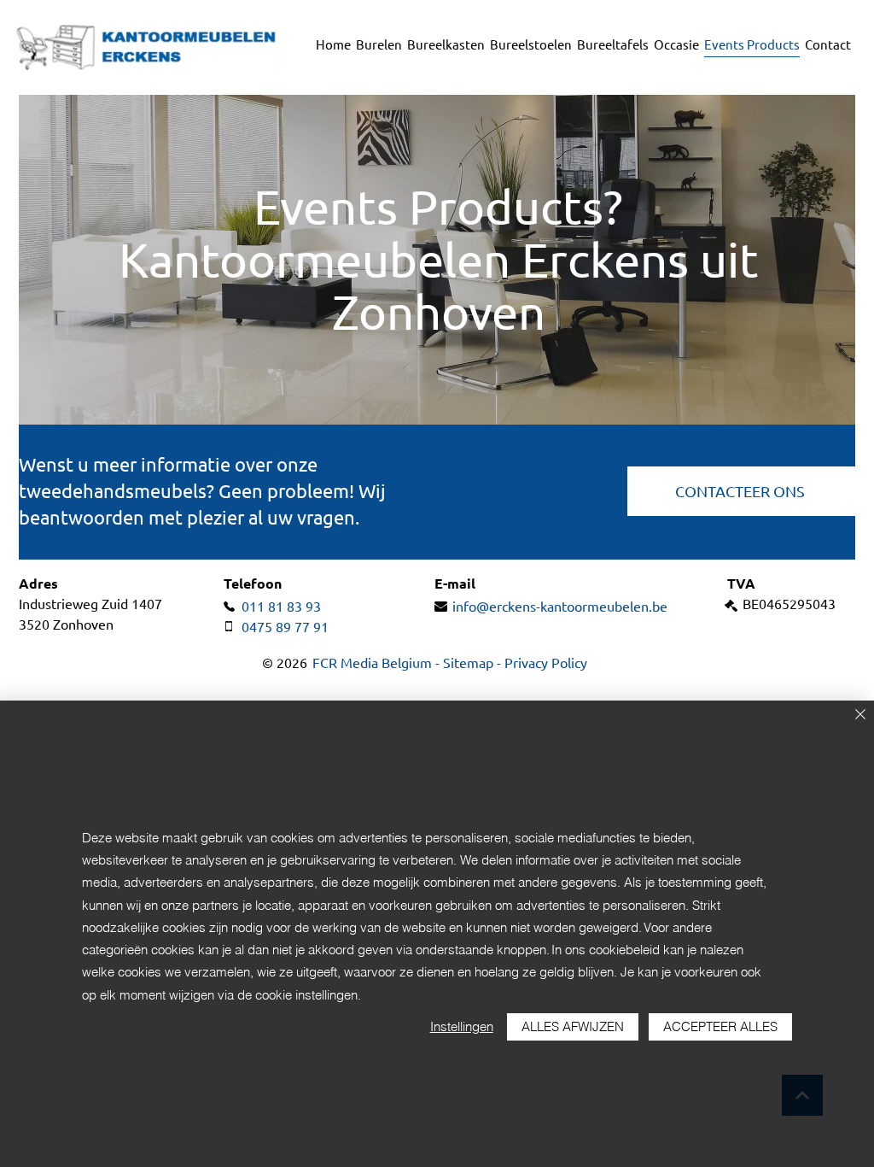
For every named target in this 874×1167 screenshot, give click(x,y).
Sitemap (468, 663)
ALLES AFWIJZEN (572, 1026)
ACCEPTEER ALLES (720, 1026)
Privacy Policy (545, 663)
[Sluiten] (860, 715)
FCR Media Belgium (370, 663)
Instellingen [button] (461, 1026)
